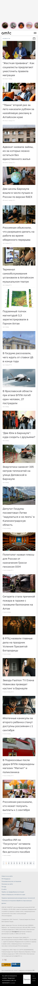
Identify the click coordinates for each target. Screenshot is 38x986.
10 (30, 863)
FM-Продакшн (6, 879)
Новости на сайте (7, 876)
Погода (4, 886)
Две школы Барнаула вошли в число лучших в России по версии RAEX (18, 192)
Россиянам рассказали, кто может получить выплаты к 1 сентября (18, 805)
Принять (27, 979)
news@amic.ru (16, 931)
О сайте (4, 889)
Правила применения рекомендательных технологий (18, 898)
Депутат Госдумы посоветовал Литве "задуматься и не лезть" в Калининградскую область (19, 516)
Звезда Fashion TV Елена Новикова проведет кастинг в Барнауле (18, 684)
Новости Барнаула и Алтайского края (13, 894)
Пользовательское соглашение (11, 881)
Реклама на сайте (7, 884)
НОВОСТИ (6, 38)
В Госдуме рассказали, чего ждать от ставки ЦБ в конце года (18, 357)
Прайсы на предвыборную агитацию (13, 892)
